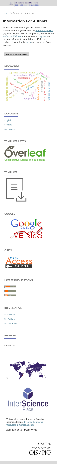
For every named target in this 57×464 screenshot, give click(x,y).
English (8, 120)
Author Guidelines (12, 36)
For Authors (9, 319)
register (42, 36)
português (9, 129)
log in (28, 42)
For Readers (9, 314)
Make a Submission (16, 54)
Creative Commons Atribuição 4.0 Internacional (24, 423)
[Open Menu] (3, 3)
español (8, 124)
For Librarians (10, 323)
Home (6, 13)
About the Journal (44, 30)
